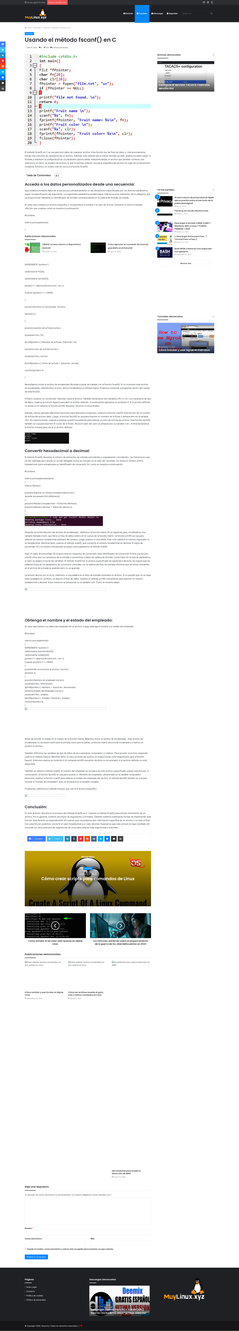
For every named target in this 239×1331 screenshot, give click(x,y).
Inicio (28, 28)
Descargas (158, 13)
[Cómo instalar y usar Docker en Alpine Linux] (44, 975)
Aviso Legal (31, 1287)
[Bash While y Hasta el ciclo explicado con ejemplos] (164, 252)
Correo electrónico (34, 1239)
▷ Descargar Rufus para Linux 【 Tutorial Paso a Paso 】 (191, 238)
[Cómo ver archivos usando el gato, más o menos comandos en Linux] (87, 975)
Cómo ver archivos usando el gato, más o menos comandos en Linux (86, 993)
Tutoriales (142, 13)
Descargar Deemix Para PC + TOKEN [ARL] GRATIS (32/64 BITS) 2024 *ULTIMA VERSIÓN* (119, 1311)
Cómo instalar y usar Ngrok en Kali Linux (184, 350)
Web (92, 1239)
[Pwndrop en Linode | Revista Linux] (164, 214)
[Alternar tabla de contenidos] (55, 175)
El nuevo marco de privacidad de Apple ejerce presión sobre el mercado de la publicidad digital (194, 200)
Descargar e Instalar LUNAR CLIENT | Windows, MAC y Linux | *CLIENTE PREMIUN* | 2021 (192, 226)
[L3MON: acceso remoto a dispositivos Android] (32, 248)
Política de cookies (34, 1295)
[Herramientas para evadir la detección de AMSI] (131, 1064)
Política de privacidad (36, 1300)
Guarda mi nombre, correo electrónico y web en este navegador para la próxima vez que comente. (70, 1249)
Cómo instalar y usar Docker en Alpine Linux (44, 993)
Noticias (129, 13)
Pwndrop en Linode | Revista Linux (191, 210)
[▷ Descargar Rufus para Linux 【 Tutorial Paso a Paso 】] (164, 240)
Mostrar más (185, 263)
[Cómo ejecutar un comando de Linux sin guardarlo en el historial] (98, 248)
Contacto (30, 1291)
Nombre (29, 1228)
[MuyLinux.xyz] (35, 13)
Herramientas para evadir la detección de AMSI (126, 1172)
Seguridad (172, 13)
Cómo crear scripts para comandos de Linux (88, 879)
